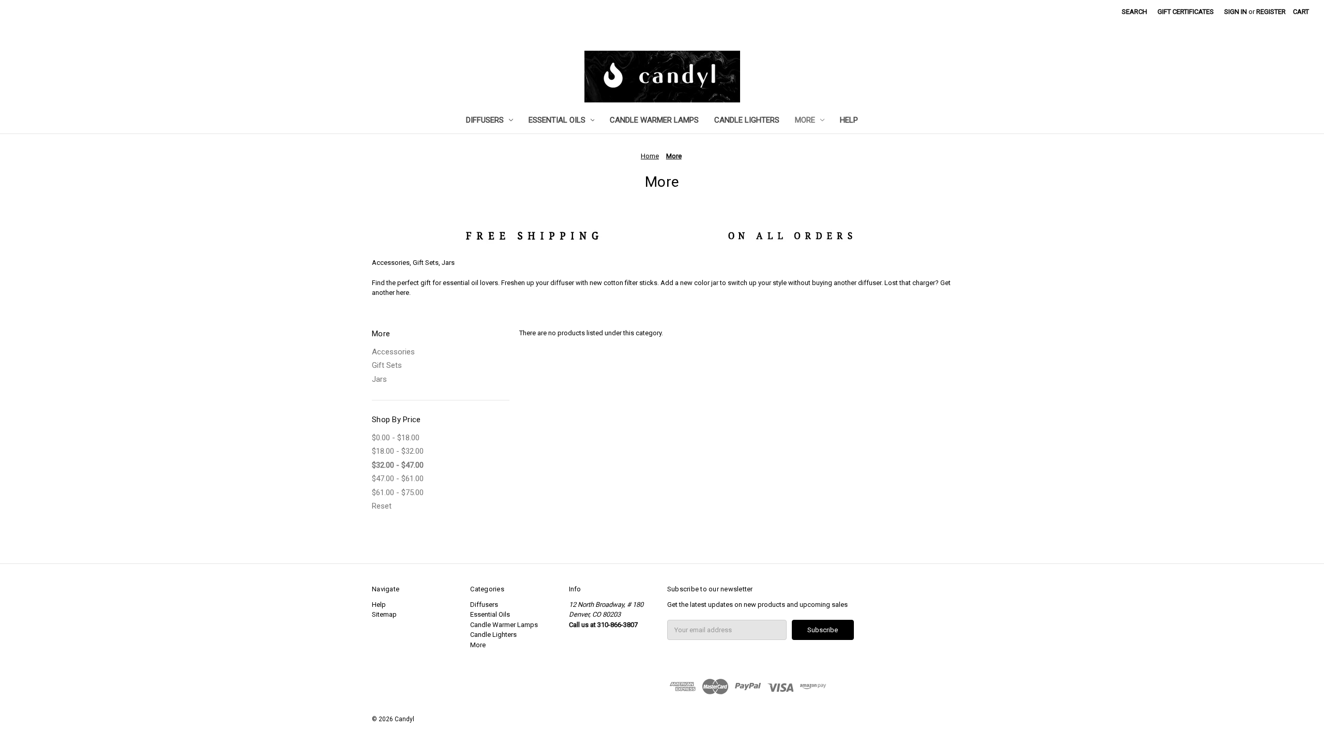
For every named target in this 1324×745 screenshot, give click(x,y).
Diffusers (485, 120)
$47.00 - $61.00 (398, 478)
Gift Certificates (1185, 12)
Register (1271, 12)
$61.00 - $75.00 (398, 492)
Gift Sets (387, 365)
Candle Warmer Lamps (654, 120)
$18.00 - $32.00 (398, 451)
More (805, 120)
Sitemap (384, 614)
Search (1134, 12)
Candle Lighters (746, 120)
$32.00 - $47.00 (398, 465)
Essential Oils (557, 120)
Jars (379, 379)
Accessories (393, 351)
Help (849, 120)
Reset (382, 506)
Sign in (1235, 12)
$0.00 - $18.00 (395, 437)
